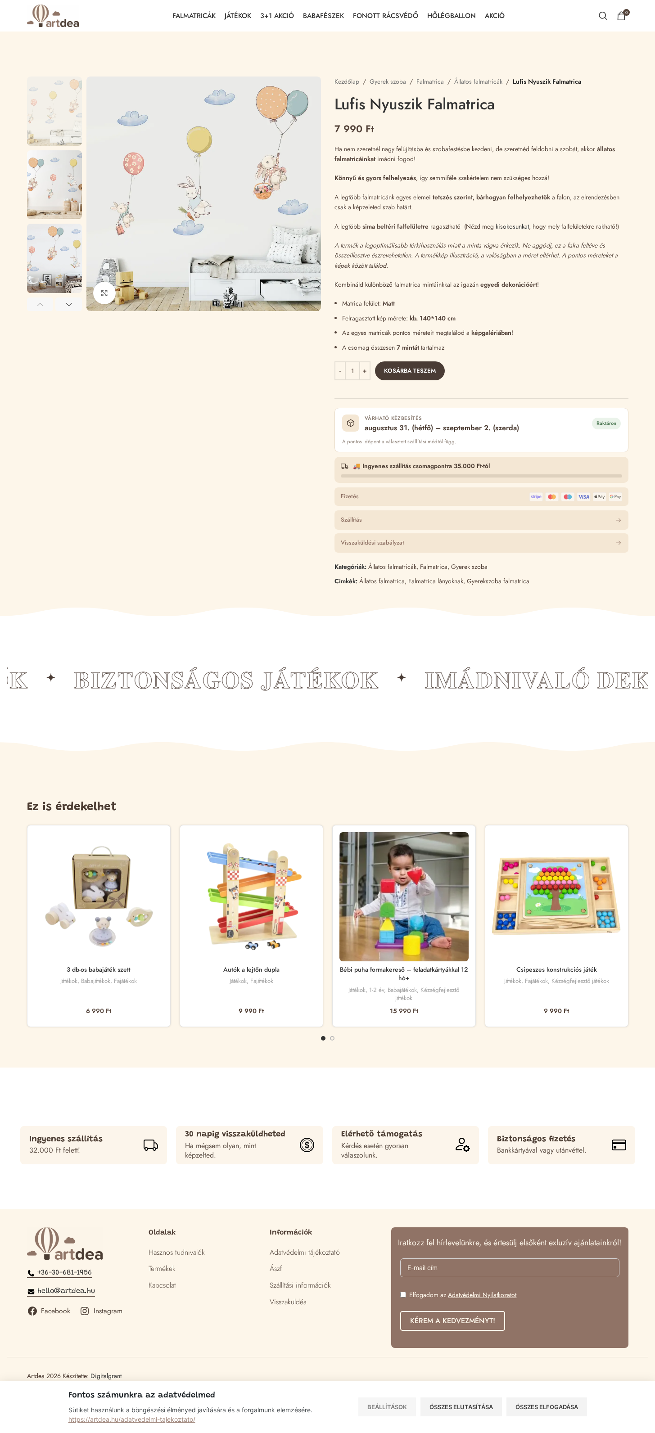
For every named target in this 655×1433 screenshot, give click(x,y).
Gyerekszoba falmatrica (498, 581)
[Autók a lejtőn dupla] (251, 896)
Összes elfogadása (546, 1406)
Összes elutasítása (461, 1406)
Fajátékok (125, 981)
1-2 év (376, 990)
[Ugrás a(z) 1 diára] (323, 1038)
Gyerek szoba (388, 81)
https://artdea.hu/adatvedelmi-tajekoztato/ (131, 1419)
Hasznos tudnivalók (177, 1252)
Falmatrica (430, 81)
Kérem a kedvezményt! (452, 1321)
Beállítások (387, 1406)
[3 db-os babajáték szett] (98, 896)
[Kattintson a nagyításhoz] (104, 293)
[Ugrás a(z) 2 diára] (332, 1038)
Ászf (276, 1268)
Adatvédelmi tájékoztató (305, 1252)
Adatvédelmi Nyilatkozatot (482, 1294)
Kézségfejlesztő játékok (427, 994)
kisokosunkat (512, 226)
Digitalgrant (106, 1375)
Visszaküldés (288, 1302)
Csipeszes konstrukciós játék (556, 969)
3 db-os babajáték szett (99, 969)
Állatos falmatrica (382, 581)
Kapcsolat (162, 1285)
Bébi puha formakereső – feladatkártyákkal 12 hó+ (404, 974)
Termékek (162, 1268)
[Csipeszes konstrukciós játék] (556, 896)
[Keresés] (603, 16)
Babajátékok (95, 981)
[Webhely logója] (53, 14)
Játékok (68, 981)
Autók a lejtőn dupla (251, 969)
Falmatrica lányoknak (435, 581)
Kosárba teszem (410, 370)
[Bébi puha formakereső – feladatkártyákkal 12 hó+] (404, 896)
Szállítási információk (300, 1285)
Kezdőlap (346, 81)
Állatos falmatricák (478, 81)
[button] (40, 304)
